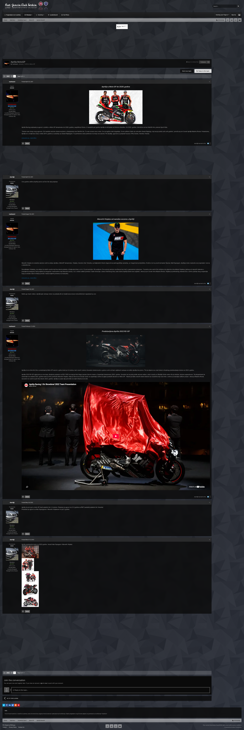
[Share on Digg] (9, 705)
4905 (12, 201)
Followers (203, 62)
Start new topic (186, 71)
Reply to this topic (203, 71)
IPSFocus (12, 725)
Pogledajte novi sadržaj (13, 15)
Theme (4, 727)
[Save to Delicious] (12, 705)
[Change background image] (239, 14)
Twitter (232, 20)
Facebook (228, 20)
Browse (28, 15)
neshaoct (15, 64)
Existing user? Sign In (222, 15)
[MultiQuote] (23, 143)
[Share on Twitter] (3, 705)
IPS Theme (5, 725)
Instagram (236, 20)
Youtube (240, 20)
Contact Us (21, 727)
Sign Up (234, 15)
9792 (12, 108)
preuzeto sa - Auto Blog (29, 138)
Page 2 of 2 (21, 76)
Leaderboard (54, 15)
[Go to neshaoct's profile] (6, 63)
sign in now (43, 683)
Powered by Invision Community (233, 727)
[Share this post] (209, 81)
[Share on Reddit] (15, 705)
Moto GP (32, 64)
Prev (8, 76)
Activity (40, 15)
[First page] (4, 76)
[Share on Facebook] (6, 705)
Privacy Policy (13, 727)
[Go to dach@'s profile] (12, 191)
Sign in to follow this (193, 62)
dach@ (196, 143)
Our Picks (66, 15)
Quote (27, 143)
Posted (27, 81)
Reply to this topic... (21, 690)
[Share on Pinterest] (18, 705)
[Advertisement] (122, 43)
